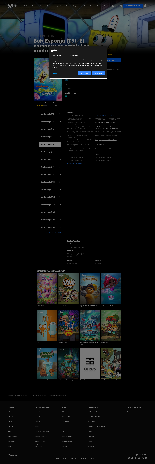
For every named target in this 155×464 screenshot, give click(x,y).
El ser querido (38, 411)
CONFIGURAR (57, 73)
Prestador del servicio (61, 458)
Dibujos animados (39, 439)
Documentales (102, 6)
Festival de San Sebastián (41, 436)
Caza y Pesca (38, 444)
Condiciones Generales (94, 419)
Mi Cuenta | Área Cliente (94, 416)
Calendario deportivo (55, 6)
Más (112, 6)
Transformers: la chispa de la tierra (89, 343)
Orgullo (9, 446)
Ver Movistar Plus (92, 411)
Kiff (38, 342)
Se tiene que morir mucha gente (42, 424)
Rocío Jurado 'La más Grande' (42, 431)
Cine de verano (11, 426)
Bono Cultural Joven (93, 439)
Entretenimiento (12, 444)
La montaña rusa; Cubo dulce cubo (105, 122)
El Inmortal (37, 421)
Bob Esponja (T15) (48, 220)
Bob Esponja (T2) (47, 122)
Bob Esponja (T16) (48, 227)
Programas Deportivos (40, 441)
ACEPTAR (98, 73)
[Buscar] (121, 6)
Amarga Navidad (39, 419)
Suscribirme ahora (133, 6)
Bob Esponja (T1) (47, 114)
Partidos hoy (65, 444)
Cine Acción (10, 421)
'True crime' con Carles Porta (42, 434)
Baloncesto (64, 426)
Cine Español (11, 416)
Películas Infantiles (12, 429)
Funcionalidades (92, 414)
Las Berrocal (38, 429)
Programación (65, 446)
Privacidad (83, 458)
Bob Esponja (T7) (47, 159)
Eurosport (64, 439)
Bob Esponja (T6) (47, 152)
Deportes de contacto (67, 436)
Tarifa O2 (90, 441)
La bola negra (38, 414)
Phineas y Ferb (62, 342)
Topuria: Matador (66, 434)
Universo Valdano (66, 424)
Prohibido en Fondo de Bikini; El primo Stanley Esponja (107, 153)
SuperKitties (40, 305)
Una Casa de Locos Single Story (111, 380)
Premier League (65, 419)
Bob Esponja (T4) (47, 137)
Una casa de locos (64, 305)
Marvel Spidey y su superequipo (90, 380)
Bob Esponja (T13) (48, 205)
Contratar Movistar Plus (94, 424)
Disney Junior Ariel (107, 305)
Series (26, 6)
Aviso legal (73, 458)
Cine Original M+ (12, 414)
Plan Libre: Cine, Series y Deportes (96, 426)
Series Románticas (12, 436)
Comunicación (91, 446)
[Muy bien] (46, 105)
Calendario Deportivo (67, 441)
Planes (90, 431)
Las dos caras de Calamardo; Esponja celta (79, 153)
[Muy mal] (37, 105)
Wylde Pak (104, 342)
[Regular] (42, 105)
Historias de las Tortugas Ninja (68, 380)
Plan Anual (91, 436)
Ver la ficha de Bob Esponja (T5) (76, 163)
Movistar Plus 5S (38, 446)
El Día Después (65, 421)
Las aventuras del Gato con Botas (88, 306)
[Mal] (40, 105)
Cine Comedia (11, 419)
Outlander (37, 426)
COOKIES (92, 458)
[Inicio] (12, 6)
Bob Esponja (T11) (47, 189)
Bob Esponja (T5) (47, 144)
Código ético (91, 421)
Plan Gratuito (89, 6)
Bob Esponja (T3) (47, 129)
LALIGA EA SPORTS (66, 416)
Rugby (63, 431)
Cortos (9, 424)
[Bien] (44, 105)
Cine (33, 6)
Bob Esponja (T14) (48, 212)
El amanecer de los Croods (45, 380)
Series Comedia (11, 439)
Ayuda (130, 411)
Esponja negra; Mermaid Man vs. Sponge (106, 140)
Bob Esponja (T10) (48, 182)
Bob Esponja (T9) (47, 174)
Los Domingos (38, 416)
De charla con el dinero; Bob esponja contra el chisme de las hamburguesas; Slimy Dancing (108, 127)
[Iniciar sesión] (145, 5)
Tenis (68, 6)
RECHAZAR (84, 73)
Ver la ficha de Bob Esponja (53, 232)
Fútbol (41, 6)
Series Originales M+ (13, 434)
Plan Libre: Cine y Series (94, 429)
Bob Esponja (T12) (48, 197)
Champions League (66, 414)
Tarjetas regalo (92, 444)
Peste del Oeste (99, 144)
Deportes (76, 6)
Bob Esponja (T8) (47, 167)
